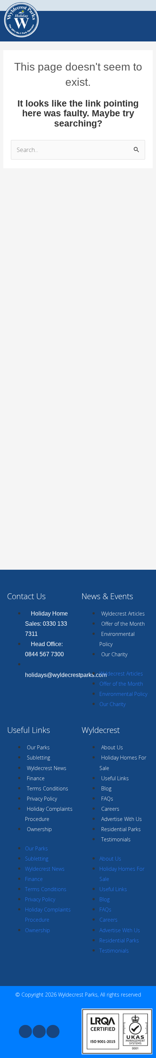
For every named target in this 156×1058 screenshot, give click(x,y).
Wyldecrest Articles (123, 613)
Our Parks (38, 747)
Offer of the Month (123, 623)
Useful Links (115, 778)
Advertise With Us (121, 818)
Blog (106, 788)
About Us (112, 747)
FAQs (107, 798)
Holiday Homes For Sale (122, 762)
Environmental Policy (117, 639)
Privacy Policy (42, 798)
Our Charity (114, 654)
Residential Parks (121, 829)
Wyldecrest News (46, 768)
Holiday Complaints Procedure (49, 813)
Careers (110, 808)
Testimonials (116, 839)
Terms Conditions (47, 788)
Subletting (38, 757)
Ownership (39, 829)
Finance (36, 778)
